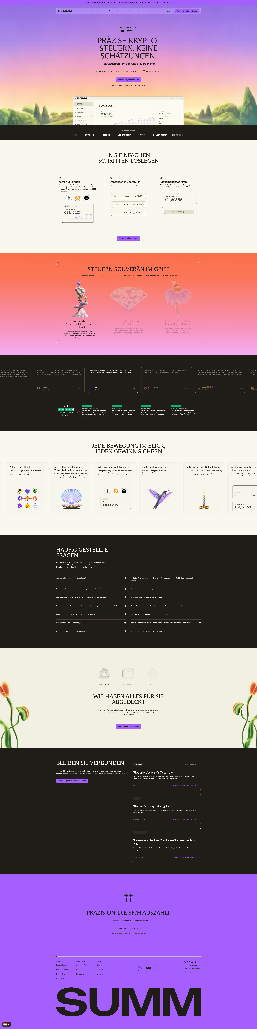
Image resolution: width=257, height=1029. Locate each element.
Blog (78, 969)
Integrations (95, 11)
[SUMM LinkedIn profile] (192, 962)
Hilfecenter (80, 974)
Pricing (131, 11)
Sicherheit (188, 972)
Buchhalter (60, 974)
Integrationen (61, 965)
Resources (142, 11)
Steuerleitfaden (82, 965)
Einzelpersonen (62, 969)
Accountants (108, 11)
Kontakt (100, 974)
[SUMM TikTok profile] (195, 962)
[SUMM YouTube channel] (188, 962)
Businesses (121, 11)
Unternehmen (61, 978)
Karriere (100, 969)
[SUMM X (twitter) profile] (185, 962)
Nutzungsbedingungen (192, 969)
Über (98, 965)
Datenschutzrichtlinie (192, 965)
